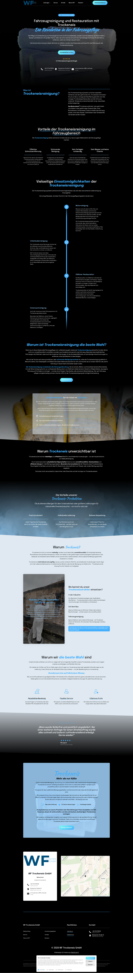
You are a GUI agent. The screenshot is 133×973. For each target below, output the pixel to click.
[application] (85, 876)
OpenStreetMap (99, 896)
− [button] (62, 859)
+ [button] (62, 857)
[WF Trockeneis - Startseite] (30, 3)
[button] (85, 876)
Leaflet (94, 896)
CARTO (108, 896)
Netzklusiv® (75, 952)
